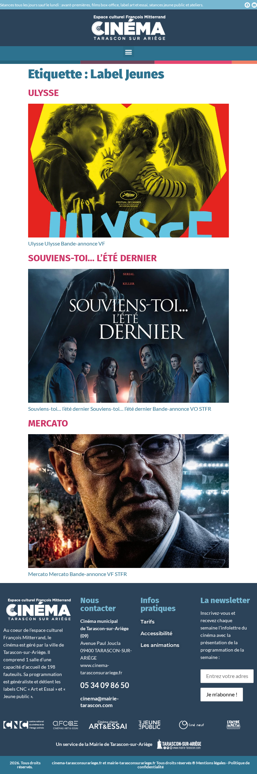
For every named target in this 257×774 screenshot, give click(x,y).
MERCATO (48, 423)
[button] (128, 51)
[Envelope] (254, 5)
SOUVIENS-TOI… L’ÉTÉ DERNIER (92, 258)
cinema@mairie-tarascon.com (99, 701)
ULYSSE (43, 92)
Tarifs (148, 621)
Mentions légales (211, 762)
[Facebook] (247, 5)
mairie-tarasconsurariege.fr (131, 762)
